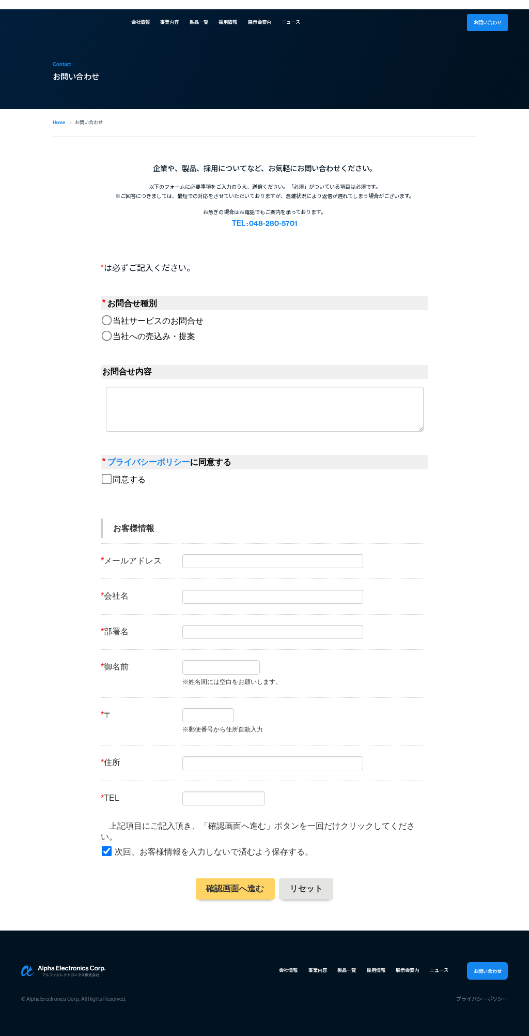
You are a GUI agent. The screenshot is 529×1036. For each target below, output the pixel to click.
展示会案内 (259, 22)
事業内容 (169, 22)
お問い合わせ (488, 22)
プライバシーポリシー (148, 462)
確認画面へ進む (235, 888)
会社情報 (140, 22)
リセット (306, 888)
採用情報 (228, 22)
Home (59, 122)
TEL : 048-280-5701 (265, 223)
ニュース (291, 22)
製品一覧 (199, 22)
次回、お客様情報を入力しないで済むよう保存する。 (214, 851)
